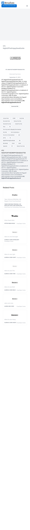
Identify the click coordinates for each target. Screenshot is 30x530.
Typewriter (5, 146)
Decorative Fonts (6, 121)
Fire (10, 126)
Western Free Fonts (21, 146)
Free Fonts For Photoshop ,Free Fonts (14, 207)
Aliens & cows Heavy (10, 322)
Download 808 (14, 106)
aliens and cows (9, 306)
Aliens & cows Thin (9, 273)
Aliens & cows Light (10, 257)
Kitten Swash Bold (9, 223)
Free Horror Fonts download (8, 135)
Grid (19, 135)
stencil (19, 143)
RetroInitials (5, 143)
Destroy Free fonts (17, 121)
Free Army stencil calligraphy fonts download (12, 129)
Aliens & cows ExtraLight (11, 239)
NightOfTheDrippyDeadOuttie (9, 140)
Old (19, 140)
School (13, 143)
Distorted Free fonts (15, 74)
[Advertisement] (15, 25)
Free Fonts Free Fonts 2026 (9, 5)
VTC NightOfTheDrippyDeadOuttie (15, 69)
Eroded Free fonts (18, 123)
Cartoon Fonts (6, 118)
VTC (12, 146)
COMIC (14, 118)
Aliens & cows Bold (10, 290)
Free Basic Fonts (21, 223)
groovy (4, 137)
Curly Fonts (21, 118)
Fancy (4, 126)
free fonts (5, 132)
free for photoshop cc (15, 132)
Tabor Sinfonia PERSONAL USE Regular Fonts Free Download (13, 204)
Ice (10, 137)
